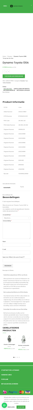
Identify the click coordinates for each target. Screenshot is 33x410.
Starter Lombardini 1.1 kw (23, 346)
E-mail (4, 249)
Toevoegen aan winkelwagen (13, 76)
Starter (9, 346)
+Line (4, 82)
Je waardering (7, 214)
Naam (4, 241)
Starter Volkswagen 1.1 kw (9, 345)
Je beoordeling (7, 220)
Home (4, 56)
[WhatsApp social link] (10, 86)
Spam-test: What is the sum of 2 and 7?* (14, 257)
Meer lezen (11, 407)
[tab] (8, 89)
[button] (13, 337)
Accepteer (21, 407)
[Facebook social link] (8, 86)
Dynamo (10, 56)
